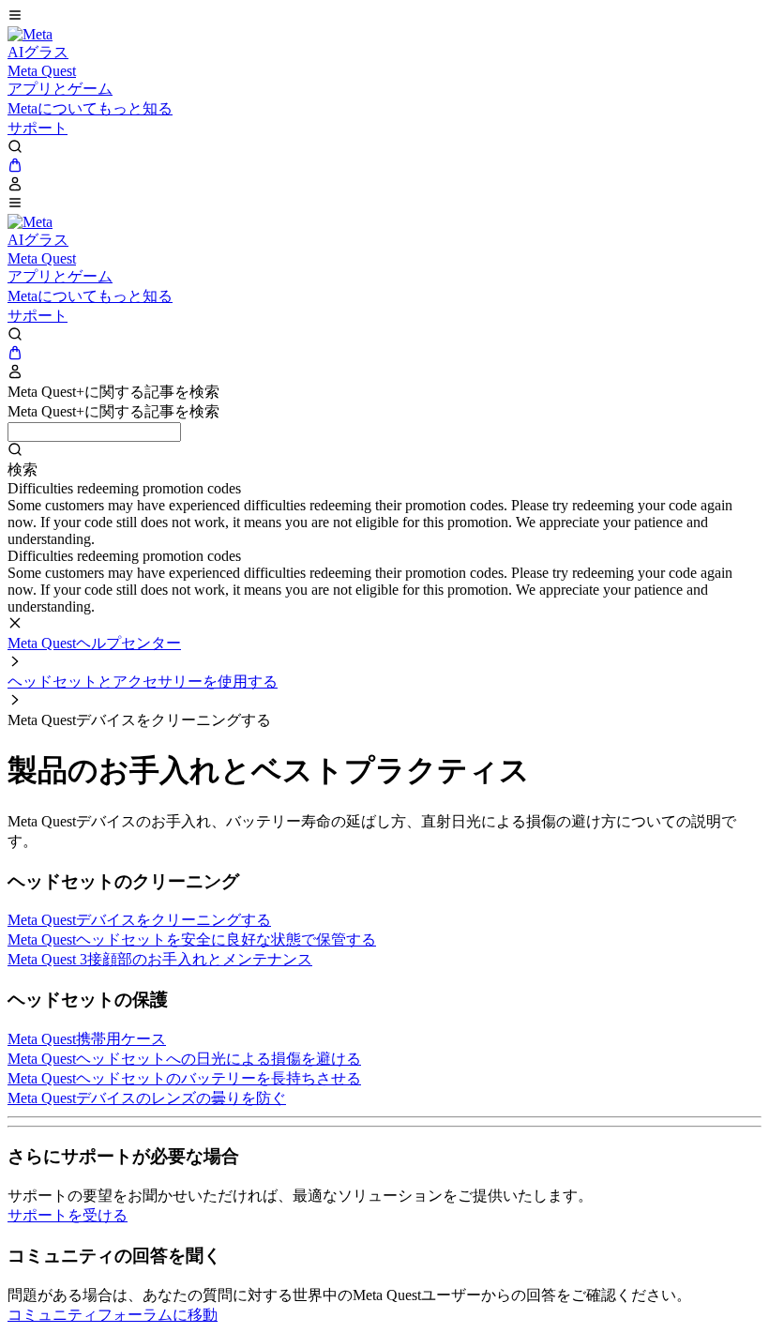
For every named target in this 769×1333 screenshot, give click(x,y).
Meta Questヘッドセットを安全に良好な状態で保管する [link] (192, 939)
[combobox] (94, 432)
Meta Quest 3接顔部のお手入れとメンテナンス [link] (160, 959)
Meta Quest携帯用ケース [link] (87, 1039)
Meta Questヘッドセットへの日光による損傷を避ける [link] (184, 1059)
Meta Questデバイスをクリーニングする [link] (139, 920)
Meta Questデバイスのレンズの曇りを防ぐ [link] (147, 1098)
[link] (30, 34)
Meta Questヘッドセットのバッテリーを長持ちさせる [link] (184, 1078)
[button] (384, 17)
